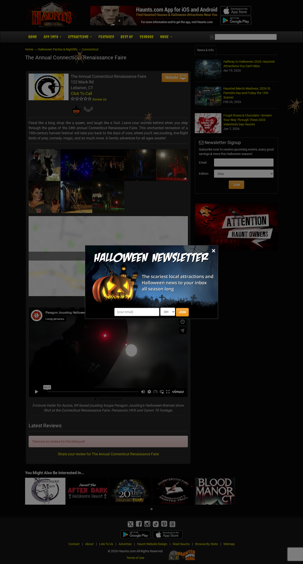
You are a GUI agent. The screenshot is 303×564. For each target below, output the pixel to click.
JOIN (182, 312)
